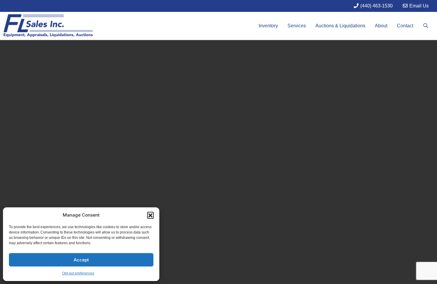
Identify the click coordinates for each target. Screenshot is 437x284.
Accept (81, 260)
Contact (405, 25)
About (381, 25)
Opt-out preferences (78, 273)
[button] (150, 215)
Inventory (268, 25)
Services (296, 25)
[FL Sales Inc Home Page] (48, 25)
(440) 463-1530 (376, 5)
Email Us (418, 5)
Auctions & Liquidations (340, 25)
